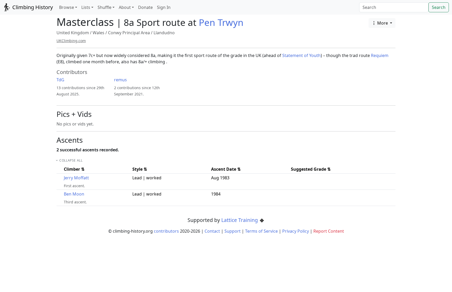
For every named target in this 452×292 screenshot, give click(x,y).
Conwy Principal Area (129, 33)
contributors (166, 231)
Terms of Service (261, 231)
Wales (98, 33)
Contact (212, 231)
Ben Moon (74, 194)
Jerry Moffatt (76, 178)
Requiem (379, 55)
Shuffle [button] (104, 7)
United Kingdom (72, 33)
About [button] (125, 7)
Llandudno (164, 33)
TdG (60, 80)
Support (232, 231)
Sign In (164, 7)
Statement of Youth (301, 55)
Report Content (328, 231)
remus (120, 80)
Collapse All (70, 160)
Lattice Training (240, 220)
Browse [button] (66, 7)
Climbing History (32, 7)
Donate (145, 7)
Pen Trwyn (221, 22)
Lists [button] (85, 7)
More (382, 23)
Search (438, 7)
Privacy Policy (295, 231)
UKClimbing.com (71, 40)
